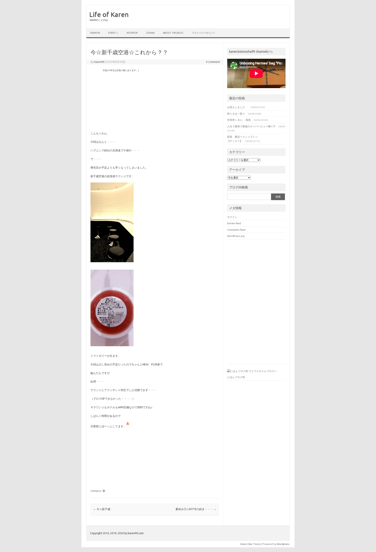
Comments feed (236, 229)
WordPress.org (235, 236)
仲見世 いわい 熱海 (239, 119)
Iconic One (246, 544)
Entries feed (234, 223)
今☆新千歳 (101, 509)
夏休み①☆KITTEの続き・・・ (195, 509)
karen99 (99, 61)
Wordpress (283, 544)
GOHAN (150, 33)
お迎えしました (237, 107)
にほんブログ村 (236, 377)
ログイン (232, 217)
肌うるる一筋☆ (236, 113)
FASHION (95, 33)
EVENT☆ (113, 33)
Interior (132, 33)
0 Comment (213, 61)
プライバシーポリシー (203, 33)
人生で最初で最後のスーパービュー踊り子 (251, 126)
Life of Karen (109, 14)
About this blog (173, 33)
